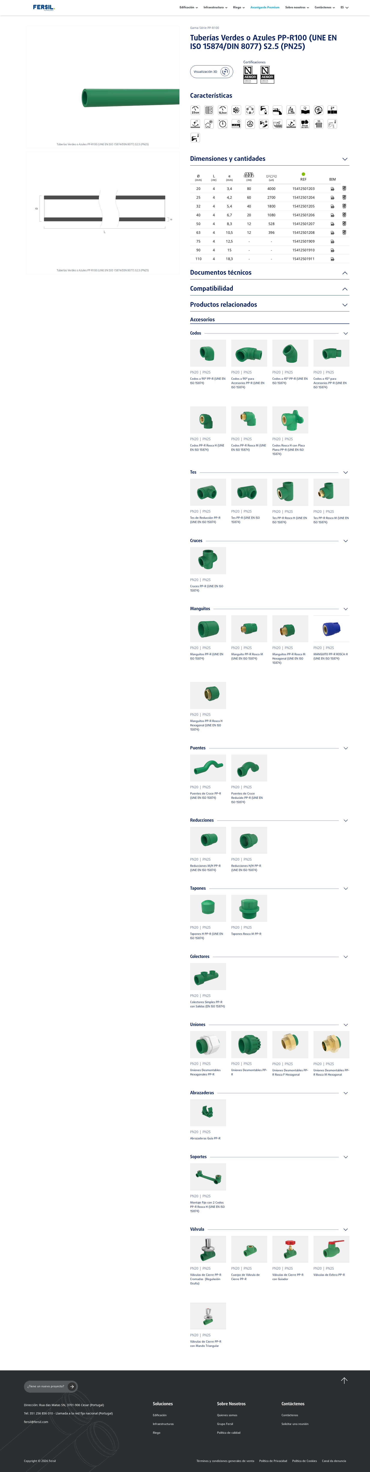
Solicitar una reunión (295, 1424)
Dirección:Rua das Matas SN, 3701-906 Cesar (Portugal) (64, 1405)
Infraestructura (214, 8)
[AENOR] (344, 188)
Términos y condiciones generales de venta (225, 1461)
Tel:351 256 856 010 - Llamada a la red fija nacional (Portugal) (68, 1413)
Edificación (187, 8)
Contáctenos (290, 1415)
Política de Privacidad (273, 1461)
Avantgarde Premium (265, 8)
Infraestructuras (163, 1424)
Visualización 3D (205, 72)
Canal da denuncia (334, 1461)
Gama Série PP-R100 (204, 28)
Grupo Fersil (225, 1424)
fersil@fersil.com (36, 1422)
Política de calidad (228, 1433)
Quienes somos (227, 1415)
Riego (237, 8)
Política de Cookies (304, 1461)
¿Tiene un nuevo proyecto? (45, 1386)
